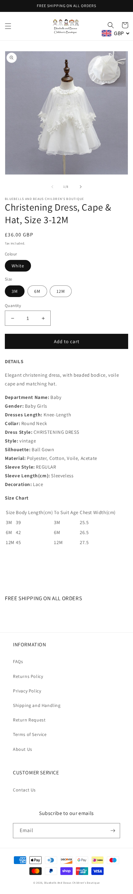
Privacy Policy (27, 691)
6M (37, 291)
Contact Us (24, 790)
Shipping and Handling (37, 705)
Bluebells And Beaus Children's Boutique (72, 882)
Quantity (13, 305)
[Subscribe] (113, 830)
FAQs (18, 661)
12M (60, 291)
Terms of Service (30, 734)
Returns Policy (28, 676)
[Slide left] (52, 187)
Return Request (29, 720)
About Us (22, 749)
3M (15, 291)
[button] (8, 26)
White (18, 266)
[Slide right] (81, 187)
